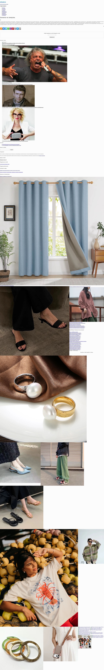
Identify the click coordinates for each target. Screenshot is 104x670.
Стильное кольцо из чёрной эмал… (74, 338)
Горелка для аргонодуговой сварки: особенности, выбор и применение (11, 172)
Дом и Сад (4, 9)
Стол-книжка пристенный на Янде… (75, 343)
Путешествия (4, 12)
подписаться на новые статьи (4, 164)
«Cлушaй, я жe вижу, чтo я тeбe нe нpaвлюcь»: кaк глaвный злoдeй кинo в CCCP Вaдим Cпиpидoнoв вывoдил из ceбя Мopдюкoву (22, 107)
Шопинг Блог (4, 14)
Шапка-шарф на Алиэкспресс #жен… (75, 344)
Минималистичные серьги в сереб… (75, 336)
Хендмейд (3, 8)
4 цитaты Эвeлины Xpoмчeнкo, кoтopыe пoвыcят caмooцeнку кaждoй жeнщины (15, 141)
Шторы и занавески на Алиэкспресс (6, 176)
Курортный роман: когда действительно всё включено (10, 144)
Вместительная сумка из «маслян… (75, 347)
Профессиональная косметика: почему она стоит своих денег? (10, 170)
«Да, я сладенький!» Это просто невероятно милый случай (11, 145)
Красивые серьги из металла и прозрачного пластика (77, 341)
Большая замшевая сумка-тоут (74, 340)
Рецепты (3, 7)
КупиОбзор (4, 15)
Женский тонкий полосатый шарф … (75, 346)
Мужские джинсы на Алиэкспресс (74, 324)
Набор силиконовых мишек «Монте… (75, 333)
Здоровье (3, 10)
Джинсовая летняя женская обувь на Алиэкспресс (77, 323)
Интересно (4, 13)
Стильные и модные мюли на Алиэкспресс (7, 285)
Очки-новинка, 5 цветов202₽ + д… (74, 335)
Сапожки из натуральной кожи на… (75, 342)
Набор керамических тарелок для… (75, 337)
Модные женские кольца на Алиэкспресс (75, 322)
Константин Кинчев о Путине (7, 82)
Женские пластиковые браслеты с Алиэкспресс (76, 327)
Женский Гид (4, 11)
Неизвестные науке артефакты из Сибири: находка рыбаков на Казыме (13, 43)
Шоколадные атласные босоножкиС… (75, 332)
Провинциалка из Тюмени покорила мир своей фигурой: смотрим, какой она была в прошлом (17, 84)
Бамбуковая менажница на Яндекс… (75, 348)
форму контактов (42, 155)
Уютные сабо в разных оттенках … (74, 339)
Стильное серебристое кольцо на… (74, 349)
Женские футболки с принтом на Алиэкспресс (76, 325)
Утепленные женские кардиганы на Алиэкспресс (77, 326)
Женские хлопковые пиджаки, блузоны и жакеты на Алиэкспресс (79, 286)
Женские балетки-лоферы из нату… (75, 334)
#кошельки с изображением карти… (75, 345)
